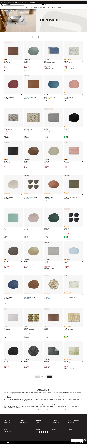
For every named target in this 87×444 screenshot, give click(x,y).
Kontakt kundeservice (7, 422)
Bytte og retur (5, 424)
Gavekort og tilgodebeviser (7, 427)
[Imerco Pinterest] (45, 432)
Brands (27, 7)
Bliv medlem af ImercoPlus (71, 422)
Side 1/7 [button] (42, 376)
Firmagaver (37, 422)
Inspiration (55, 7)
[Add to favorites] (22, 61)
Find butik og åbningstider (23, 422)
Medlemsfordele (70, 424)
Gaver (52, 7)
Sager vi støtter (54, 429)
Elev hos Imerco (38, 424)
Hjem (2, 10)
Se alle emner (5, 429)
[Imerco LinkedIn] (48, 432)
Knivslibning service (22, 427)
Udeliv (49, 7)
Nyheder (59, 7)
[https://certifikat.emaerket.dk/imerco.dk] (82, 442)
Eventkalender (70, 429)
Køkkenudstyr (35, 7)
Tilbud (31, 7)
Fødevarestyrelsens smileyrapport (56, 427)
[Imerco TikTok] (43, 432)
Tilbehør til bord (12, 10)
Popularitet (80, 39)
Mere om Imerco (38, 429)
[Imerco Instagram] (41, 432)
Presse (37, 427)
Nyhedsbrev (69, 427)
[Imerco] (17, 431)
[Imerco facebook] (39, 432)
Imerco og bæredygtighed (55, 422)
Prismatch (21, 424)
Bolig (44, 7)
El (46, 7)
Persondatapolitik (54, 424)
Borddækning (40, 7)
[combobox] (43, 376)
